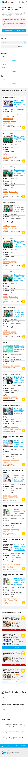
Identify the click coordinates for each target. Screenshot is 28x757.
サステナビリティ (19, 750)
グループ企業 (9, 752)
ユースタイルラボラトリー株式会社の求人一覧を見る (12, 127)
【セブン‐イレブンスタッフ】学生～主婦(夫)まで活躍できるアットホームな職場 (19, 172)
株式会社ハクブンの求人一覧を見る (9, 465)
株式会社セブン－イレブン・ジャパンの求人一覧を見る (12, 161)
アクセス (13, 750)
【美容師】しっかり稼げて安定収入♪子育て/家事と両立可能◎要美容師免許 (19, 512)
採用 (24, 750)
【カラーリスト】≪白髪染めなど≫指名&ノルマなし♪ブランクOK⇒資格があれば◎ (19, 547)
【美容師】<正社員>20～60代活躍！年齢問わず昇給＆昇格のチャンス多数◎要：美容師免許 (19, 581)
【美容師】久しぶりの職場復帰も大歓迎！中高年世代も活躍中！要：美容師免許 (19, 443)
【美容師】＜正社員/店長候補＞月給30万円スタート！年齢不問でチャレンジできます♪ (19, 478)
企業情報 (8, 750)
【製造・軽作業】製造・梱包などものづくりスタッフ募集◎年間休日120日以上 (19, 379)
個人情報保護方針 (16, 752)
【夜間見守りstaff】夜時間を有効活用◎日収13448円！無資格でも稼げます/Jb (19, 103)
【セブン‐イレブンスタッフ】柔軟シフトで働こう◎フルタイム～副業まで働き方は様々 (19, 208)
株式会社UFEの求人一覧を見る (9, 400)
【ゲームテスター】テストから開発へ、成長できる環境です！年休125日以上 (19, 411)
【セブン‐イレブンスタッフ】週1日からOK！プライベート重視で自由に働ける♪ (19, 138)
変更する (14, 60)
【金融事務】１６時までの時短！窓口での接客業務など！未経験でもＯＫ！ (19, 348)
